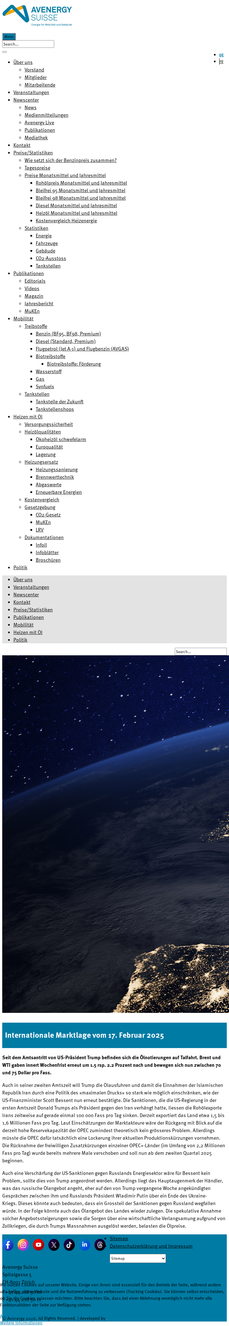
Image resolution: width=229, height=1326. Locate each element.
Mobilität (23, 624)
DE (221, 55)
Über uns (23, 579)
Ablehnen (32, 1316)
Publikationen (28, 617)
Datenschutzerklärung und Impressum (151, 1245)
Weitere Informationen (21, 1322)
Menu (8, 36)
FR (221, 62)
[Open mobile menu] (4, 52)
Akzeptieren (11, 1316)
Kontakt (21, 602)
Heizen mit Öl (27, 632)
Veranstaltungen (31, 587)
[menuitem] (23, 62)
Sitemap (119, 1238)
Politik (20, 639)
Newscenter (26, 594)
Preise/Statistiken (33, 609)
